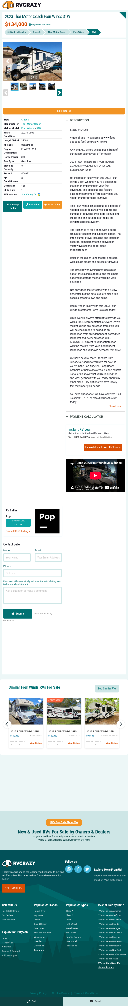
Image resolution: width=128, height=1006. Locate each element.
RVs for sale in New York (110, 950)
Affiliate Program (10, 955)
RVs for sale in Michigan (109, 937)
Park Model (71, 941)
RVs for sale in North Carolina (112, 954)
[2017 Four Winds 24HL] (26, 711)
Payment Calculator (40, 25)
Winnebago (39, 937)
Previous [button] (8, 61)
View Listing (36, 743)
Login (5, 938)
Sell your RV (13, 888)
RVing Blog (7, 942)
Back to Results (18, 32)
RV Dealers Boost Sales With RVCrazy (57, 840)
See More (39, 950)
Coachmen (39, 928)
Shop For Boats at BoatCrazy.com (110, 875)
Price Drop (55, 700)
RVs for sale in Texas (108, 958)
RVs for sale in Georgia (109, 928)
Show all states (106, 967)
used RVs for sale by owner (56, 836)
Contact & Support (11, 951)
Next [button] (58, 61)
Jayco (37, 919)
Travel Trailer (72, 928)
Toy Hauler (71, 932)
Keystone (38, 915)
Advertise (6, 946)
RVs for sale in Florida (108, 924)
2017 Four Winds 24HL (25, 731)
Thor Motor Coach (57, 32)
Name (6, 550)
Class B (69, 915)
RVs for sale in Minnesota (110, 941)
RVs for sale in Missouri (109, 945)
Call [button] (33, 1001)
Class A (69, 911)
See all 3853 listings (18, 531)
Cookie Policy (60, 993)
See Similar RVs (107, 688)
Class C (36, 32)
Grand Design (40, 924)
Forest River (39, 911)
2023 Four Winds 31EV (62, 731)
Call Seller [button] (34, 204)
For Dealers (7, 915)
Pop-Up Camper (73, 937)
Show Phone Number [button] (18, 522)
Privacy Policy (38, 993)
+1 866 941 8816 (81, 437)
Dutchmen (39, 945)
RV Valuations (8, 919)
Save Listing (54, 204)
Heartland (38, 941)
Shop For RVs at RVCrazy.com (108, 880)
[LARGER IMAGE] (32, 61)
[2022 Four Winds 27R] (102, 711)
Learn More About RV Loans (103, 447)
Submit (20, 613)
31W (38, 128)
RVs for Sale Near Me (109, 963)
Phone (7, 566)
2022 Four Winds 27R (100, 731)
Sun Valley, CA (29, 194)
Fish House (71, 945)
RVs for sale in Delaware (109, 919)
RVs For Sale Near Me (64, 822)
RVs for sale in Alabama (109, 911)
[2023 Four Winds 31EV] (64, 711)
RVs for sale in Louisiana (110, 932)
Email (38, 550)
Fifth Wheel (71, 924)
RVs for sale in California (110, 915)
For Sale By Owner (10, 911)
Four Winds (78, 32)
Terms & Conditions (86, 993)
